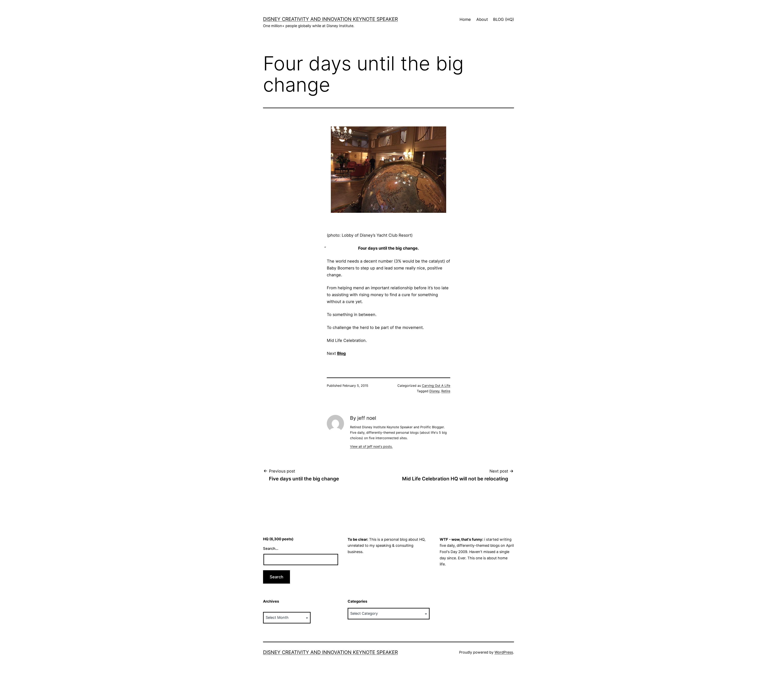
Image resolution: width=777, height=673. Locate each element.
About (482, 19)
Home (465, 19)
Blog (341, 353)
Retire (445, 391)
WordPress (504, 652)
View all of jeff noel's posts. (371, 446)
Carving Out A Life (436, 386)
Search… (270, 548)
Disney (434, 391)
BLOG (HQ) (503, 19)
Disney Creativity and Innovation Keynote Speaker (330, 19)
